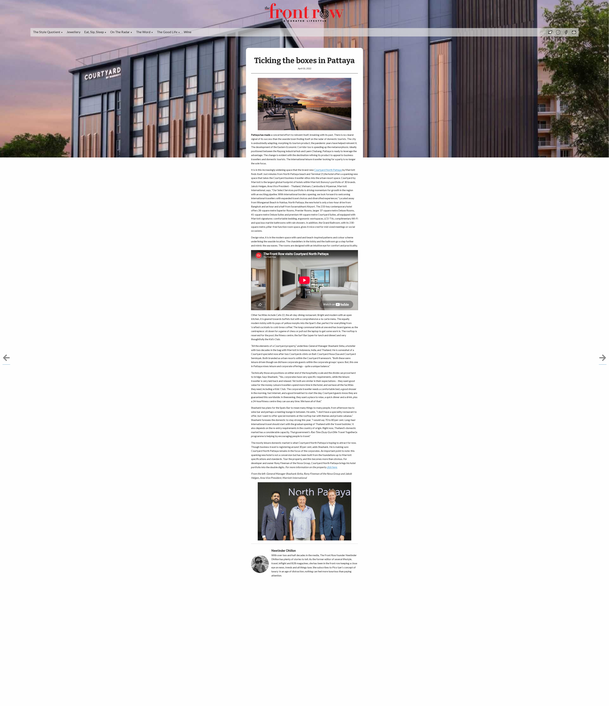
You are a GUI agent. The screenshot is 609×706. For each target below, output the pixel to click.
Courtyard (320, 169)
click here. (332, 467)
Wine (187, 32)
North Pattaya (334, 169)
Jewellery (73, 32)
